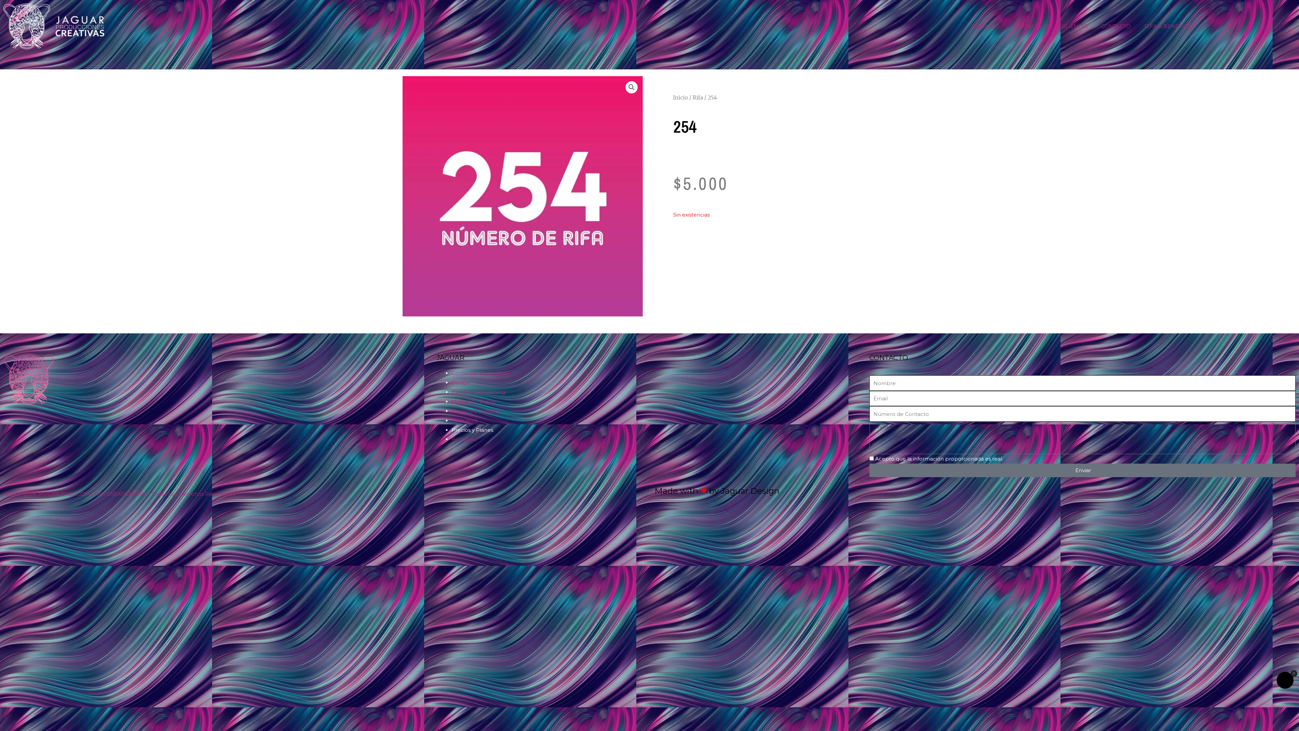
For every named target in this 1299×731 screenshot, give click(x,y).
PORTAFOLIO (1030, 26)
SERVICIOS (986, 26)
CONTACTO (1116, 26)
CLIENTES (1075, 26)
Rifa (698, 97)
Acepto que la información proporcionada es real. (939, 459)
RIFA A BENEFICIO (1168, 26)
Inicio (680, 97)
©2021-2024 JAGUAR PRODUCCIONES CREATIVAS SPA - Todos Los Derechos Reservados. (120, 494)
